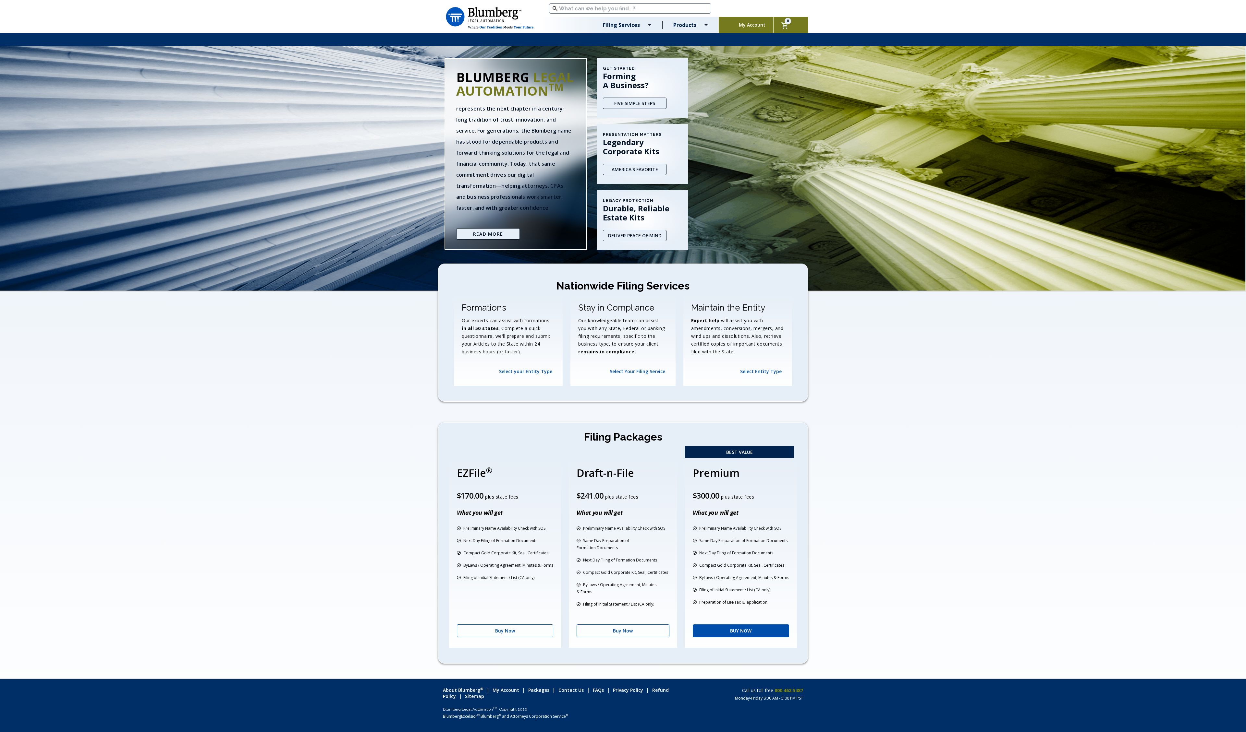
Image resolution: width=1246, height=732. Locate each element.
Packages (538, 690)
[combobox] (630, 8)
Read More (488, 234)
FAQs (598, 690)
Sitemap (474, 696)
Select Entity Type (761, 371)
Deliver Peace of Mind (635, 235)
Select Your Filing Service (637, 371)
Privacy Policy (628, 690)
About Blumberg (463, 690)
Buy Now (505, 631)
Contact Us (571, 690)
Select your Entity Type (525, 371)
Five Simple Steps (634, 103)
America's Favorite (635, 169)
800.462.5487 (788, 690)
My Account (506, 690)
